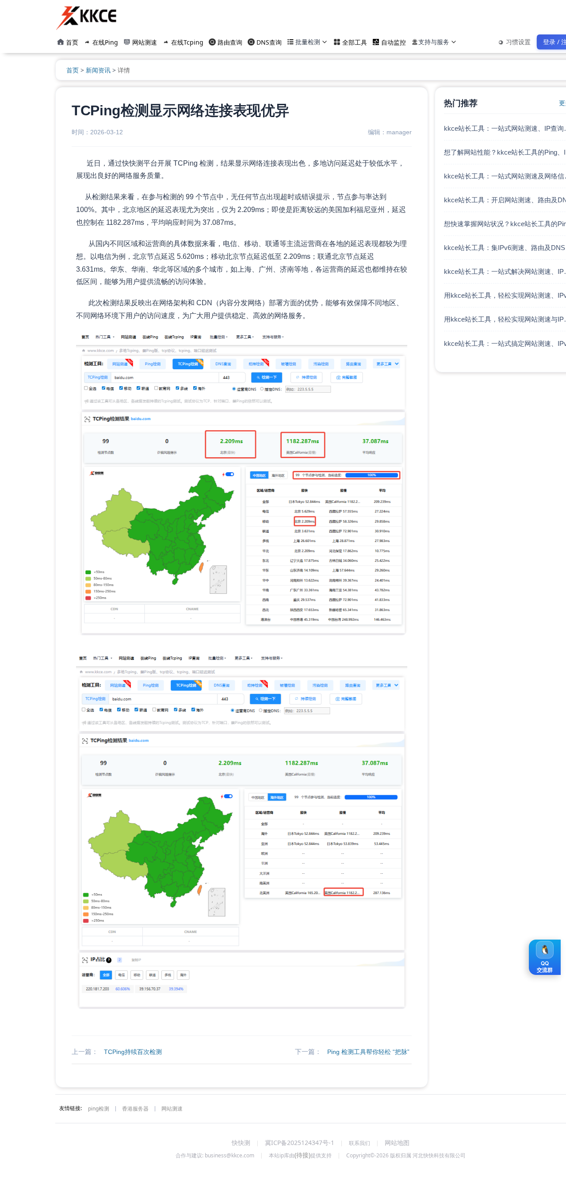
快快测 (241, 1142)
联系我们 (359, 1143)
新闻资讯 (98, 70)
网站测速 (172, 1108)
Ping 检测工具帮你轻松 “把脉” (368, 1051)
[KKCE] (87, 17)
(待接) (302, 1155)
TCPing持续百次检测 (133, 1051)
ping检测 (98, 1108)
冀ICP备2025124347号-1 (299, 1142)
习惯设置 (518, 42)
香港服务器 (135, 1108)
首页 (73, 70)
